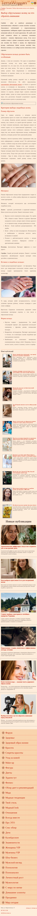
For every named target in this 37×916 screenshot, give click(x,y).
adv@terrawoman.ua (6, 913)
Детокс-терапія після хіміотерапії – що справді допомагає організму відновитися (24, 355)
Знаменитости (12, 842)
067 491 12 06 (4, 910)
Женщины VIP (12, 847)
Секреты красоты (14, 752)
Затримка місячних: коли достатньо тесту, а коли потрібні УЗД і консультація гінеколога (24, 372)
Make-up (9, 762)
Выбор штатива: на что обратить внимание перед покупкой (16, 716)
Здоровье (10, 737)
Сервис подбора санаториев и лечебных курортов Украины (15, 615)
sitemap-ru (28, 908)
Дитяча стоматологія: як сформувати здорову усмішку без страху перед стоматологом (24, 422)
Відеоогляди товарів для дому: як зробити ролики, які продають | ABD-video (23, 489)
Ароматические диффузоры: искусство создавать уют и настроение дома (18, 547)
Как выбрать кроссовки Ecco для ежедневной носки (17, 581)
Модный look (12, 807)
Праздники (9, 8)
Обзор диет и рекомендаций (19, 787)
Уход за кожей (12, 757)
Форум (8, 732)
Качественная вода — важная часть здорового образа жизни (17, 683)
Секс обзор (10, 827)
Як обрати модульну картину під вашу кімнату (24, 505)
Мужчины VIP (12, 852)
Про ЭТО (10, 822)
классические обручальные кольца (11, 84)
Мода (8, 792)
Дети (7, 832)
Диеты (8, 772)
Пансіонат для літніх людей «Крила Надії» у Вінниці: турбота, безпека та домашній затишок (24, 455)
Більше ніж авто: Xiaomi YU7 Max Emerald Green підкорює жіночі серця (23, 472)
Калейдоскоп (12, 837)
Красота (9, 747)
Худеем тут (10, 777)
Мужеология (11, 882)
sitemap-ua (34, 908)
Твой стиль (11, 802)
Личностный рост (14, 877)
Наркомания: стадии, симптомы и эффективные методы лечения (18, 649)
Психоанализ (12, 872)
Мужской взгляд (13, 862)
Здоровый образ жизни (16, 742)
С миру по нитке (13, 887)
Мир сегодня (11, 902)
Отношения (11, 812)
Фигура (9, 767)
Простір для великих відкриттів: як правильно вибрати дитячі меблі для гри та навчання (24, 439)
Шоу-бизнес (11, 857)
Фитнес (9, 782)
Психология (11, 867)
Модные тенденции (15, 797)
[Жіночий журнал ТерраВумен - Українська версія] (32, 3)
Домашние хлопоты (15, 892)
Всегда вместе (12, 817)
